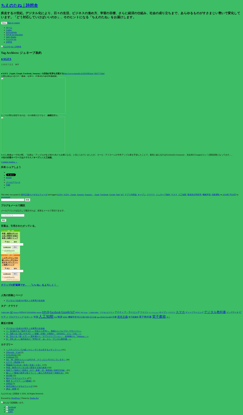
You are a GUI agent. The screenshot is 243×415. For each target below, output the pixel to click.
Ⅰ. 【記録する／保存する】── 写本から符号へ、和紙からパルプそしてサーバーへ (43, 331)
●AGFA (6, 59)
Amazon (80, 195)
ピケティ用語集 (13, 362)
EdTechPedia (11, 32)
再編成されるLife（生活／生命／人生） (24, 365)
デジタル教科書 (215, 312)
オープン (142, 195)
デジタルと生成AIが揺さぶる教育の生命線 (25, 300)
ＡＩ (168, 317)
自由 (98, 317)
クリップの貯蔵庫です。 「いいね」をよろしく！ (30, 285)
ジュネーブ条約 (163, 195)
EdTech (22, 312)
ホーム (9, 28)
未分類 (9, 376)
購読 (8, 242)
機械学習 (206, 195)
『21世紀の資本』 (93, 312)
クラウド (151, 195)
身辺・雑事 (11, 389)
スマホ (180, 312)
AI (11, 312)
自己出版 (92, 317)
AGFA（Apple (69, 195)
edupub (39, 312)
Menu (4, 23)
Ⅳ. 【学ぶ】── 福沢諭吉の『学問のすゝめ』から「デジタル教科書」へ (38, 339)
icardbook (10, 357)
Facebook (104, 195)
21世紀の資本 (5, 312)
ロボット (28, 317)
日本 (55, 317)
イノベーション (154, 312)
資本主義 (122, 316)
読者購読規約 (7, 247)
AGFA (60, 195)
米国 (87, 317)
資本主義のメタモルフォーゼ (34, 195)
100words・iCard (13, 352)
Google (112, 195)
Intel (118, 195)
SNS (82, 312)
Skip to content (14, 23)
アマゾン (144, 312)
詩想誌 (9, 384)
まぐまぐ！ (16, 253)
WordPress (15, 398)
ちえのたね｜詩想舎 (19, 5)
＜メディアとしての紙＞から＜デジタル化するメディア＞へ (33, 350)
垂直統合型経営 (194, 195)
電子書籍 (159, 316)
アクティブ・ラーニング (127, 312)
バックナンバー (9, 250)
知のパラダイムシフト (16, 378)
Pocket (9, 178)
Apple (96, 195)
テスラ (174, 195)
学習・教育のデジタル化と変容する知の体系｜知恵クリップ (10, 236)
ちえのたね (11, 39)
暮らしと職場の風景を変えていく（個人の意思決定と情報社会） (35, 373)
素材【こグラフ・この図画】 (19, 381)
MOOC (77, 312)
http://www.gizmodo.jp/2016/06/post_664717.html (84, 73)
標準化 (65, 317)
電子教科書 (145, 316)
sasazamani (5, 197)
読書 (114, 317)
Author (9, 30)
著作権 (102, 317)
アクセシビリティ (107, 312)
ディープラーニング (194, 312)
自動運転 (216, 195)
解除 (15, 242)
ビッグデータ (232, 312)
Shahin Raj (34, 398)
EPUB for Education (14, 35)
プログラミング (16, 317)
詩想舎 (9, 42)
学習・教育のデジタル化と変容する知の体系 (26, 368)
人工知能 (182, 195)
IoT (122, 195)
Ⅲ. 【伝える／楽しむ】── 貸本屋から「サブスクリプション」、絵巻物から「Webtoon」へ (47, 336)
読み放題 (108, 317)
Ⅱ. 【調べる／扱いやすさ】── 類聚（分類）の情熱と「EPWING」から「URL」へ (43, 334)
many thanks (11, 37)
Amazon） (89, 195)
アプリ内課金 (131, 195)
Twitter (86, 312)
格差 (60, 316)
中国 (35, 317)
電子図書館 (133, 317)
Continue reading (9, 162)
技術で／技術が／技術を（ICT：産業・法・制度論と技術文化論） (36, 370)
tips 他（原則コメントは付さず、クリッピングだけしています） (36, 360)
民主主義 (81, 317)
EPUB (45, 312)
